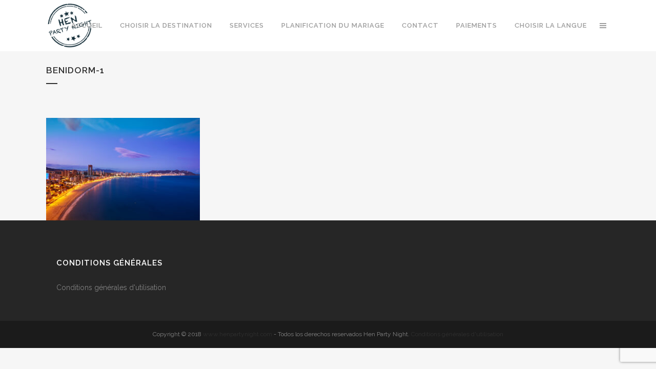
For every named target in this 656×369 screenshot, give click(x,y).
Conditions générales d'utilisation (112, 287)
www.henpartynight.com (237, 334)
